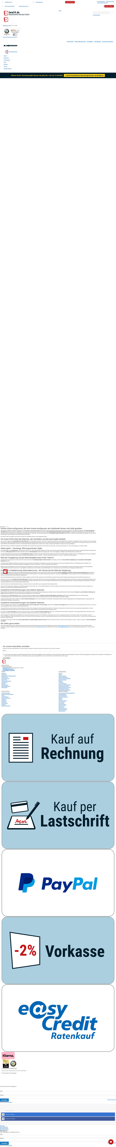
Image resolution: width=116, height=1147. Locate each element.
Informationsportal (62, 679)
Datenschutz (4, 674)
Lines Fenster (61, 703)
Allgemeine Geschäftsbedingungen (9, 675)
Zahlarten (4, 683)
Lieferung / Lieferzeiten (6, 681)
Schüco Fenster (62, 702)
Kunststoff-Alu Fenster (6, 698)
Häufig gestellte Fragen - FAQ (65, 687)
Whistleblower (4, 687)
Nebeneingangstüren (6, 705)
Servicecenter (4, 679)
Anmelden (90, 41)
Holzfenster (4, 699)
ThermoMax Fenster (63, 700)
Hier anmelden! (9, 1102)
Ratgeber (60, 681)
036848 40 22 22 (8, 2)
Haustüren (4, 704)
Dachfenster (4, 700)
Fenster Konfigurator (6, 693)
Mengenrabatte (5, 684)
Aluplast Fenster (62, 705)
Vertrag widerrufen (5, 678)
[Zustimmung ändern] (5, 571)
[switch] (15, 34)
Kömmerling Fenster (63, 709)
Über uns (60, 673)
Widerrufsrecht (5, 677)
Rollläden (61, 698)
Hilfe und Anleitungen (62, 625)
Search (60, 10)
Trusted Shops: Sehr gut (23, 6)
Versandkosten (5, 682)
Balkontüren (4, 702)
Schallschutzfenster (63, 695)
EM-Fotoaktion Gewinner (64, 688)
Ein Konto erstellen (107, 41)
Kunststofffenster (5, 696)
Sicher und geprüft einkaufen (64, 678)
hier (66, 655)
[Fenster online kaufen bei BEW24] (16, 16)
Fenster (3, 695)
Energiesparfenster (62, 694)
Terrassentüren (5, 703)
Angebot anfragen (70, 2)
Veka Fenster (61, 707)
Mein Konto (70, 41)
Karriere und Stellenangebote (65, 684)
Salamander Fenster (63, 708)
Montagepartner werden (64, 686)
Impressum (4, 673)
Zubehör (60, 699)
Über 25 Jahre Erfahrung (10, 6)
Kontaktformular (39, 2)
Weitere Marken (62, 710)
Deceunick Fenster (62, 704)
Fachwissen (61, 682)
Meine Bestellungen (4, 1128)
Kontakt (60, 674)
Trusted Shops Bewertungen (64, 690)
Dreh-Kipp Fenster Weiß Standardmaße (66, 693)
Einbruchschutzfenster (63, 696)
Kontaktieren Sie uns (4, 1129)
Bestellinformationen (6, 686)
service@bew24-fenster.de (64, 626)
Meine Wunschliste (80, 41)
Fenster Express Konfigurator (7, 694)
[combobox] (103, 12)
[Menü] (19, 29)
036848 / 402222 (41, 626)
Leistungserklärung (62, 683)
